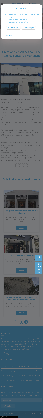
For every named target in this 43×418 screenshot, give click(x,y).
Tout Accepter (29, 28)
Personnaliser (8, 35)
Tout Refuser (14, 28)
